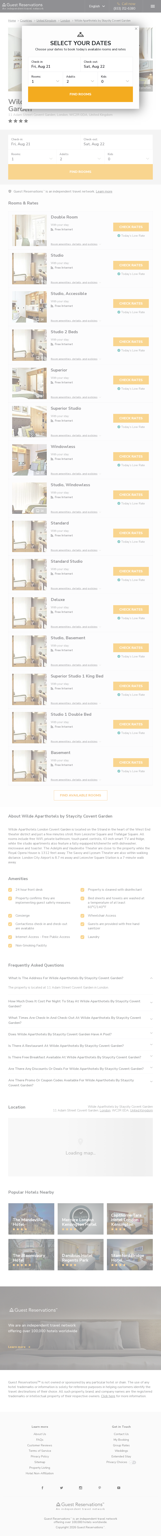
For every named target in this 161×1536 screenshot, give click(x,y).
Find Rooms (80, 94)
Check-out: (91, 62)
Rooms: (36, 77)
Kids (103, 77)
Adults (70, 77)
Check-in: (37, 62)
